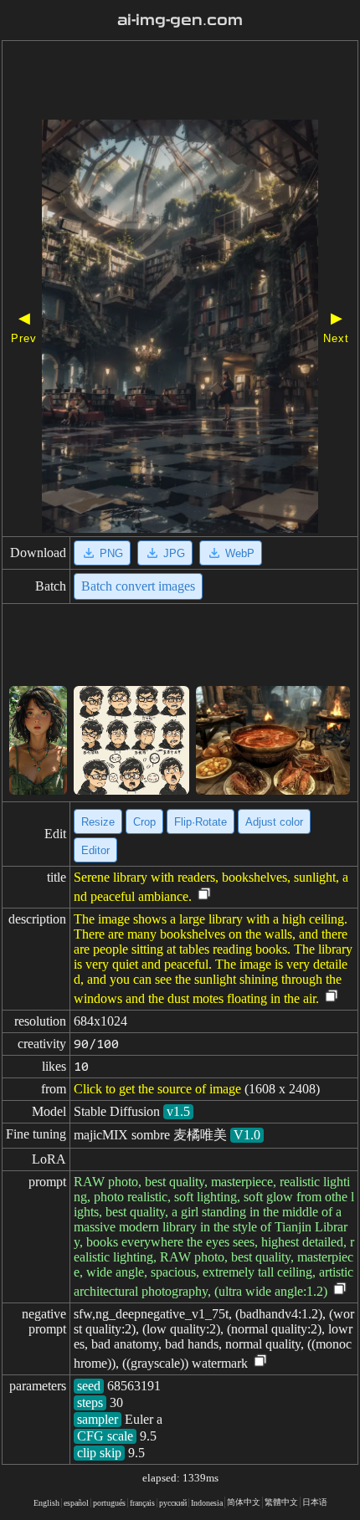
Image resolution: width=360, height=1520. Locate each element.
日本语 (314, 1502)
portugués (109, 1502)
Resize (98, 822)
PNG (111, 553)
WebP (240, 553)
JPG (174, 553)
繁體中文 (281, 1502)
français (142, 1502)
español (76, 1502)
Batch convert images (138, 586)
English (46, 1502)
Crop (144, 822)
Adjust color (274, 822)
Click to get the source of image (157, 1089)
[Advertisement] (180, 82)
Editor (95, 850)
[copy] (204, 894)
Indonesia (207, 1502)
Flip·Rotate (200, 822)
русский (173, 1502)
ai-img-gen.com (180, 20)
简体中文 (243, 1502)
